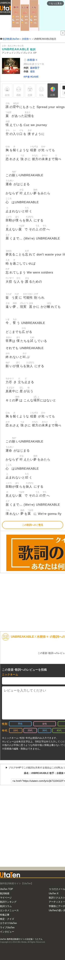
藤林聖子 (35, 67)
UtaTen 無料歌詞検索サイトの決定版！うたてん (21, 939)
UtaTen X (53, 893)
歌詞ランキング (8, 901)
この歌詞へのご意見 (32, 525)
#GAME (34, 76)
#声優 (27, 76)
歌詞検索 (4, 893)
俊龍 (32, 71)
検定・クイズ (7, 919)
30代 (44, 730)
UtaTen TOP (6, 889)
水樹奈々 (32, 59)
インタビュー (7, 931)
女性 (44, 723)
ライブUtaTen (7, 927)
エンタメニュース (9, 910)
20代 (30, 730)
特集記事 (4, 914)
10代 (15, 730)
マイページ (6, 897)
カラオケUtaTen (8, 923)
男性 (20, 723)
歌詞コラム (6, 906)
